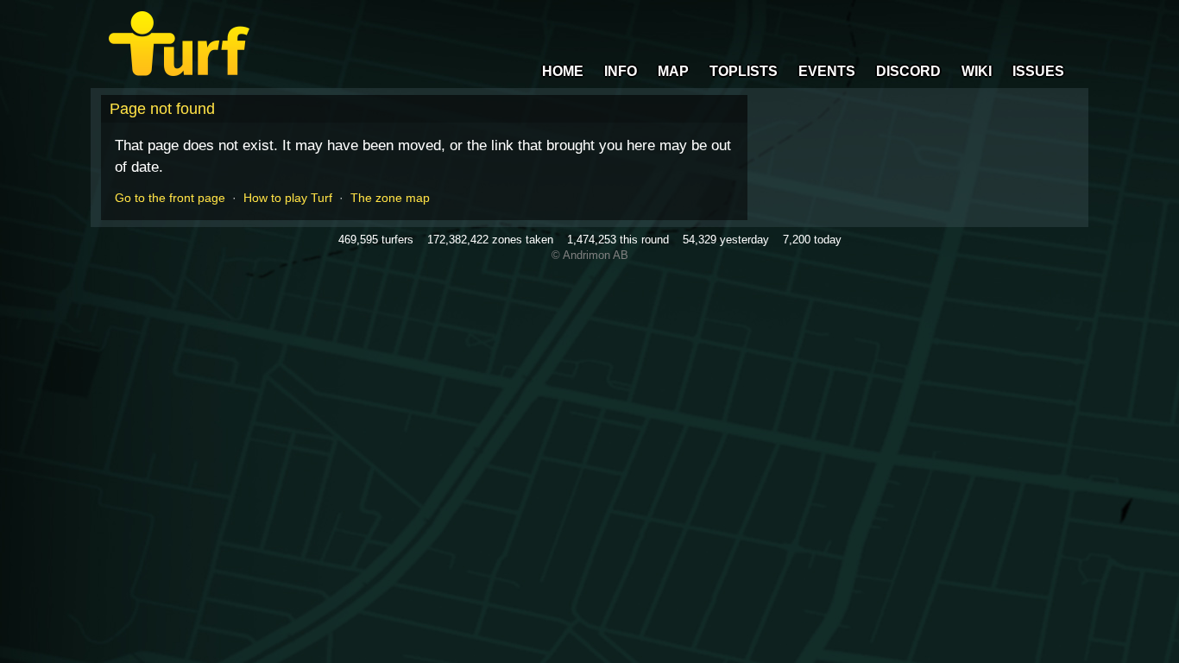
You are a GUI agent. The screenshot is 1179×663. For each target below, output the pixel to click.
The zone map (390, 198)
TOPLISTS (743, 71)
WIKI (976, 71)
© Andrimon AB (590, 255)
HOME (562, 71)
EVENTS (826, 71)
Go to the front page (170, 198)
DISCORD (908, 71)
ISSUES (1038, 71)
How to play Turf (287, 198)
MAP (673, 71)
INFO (620, 71)
